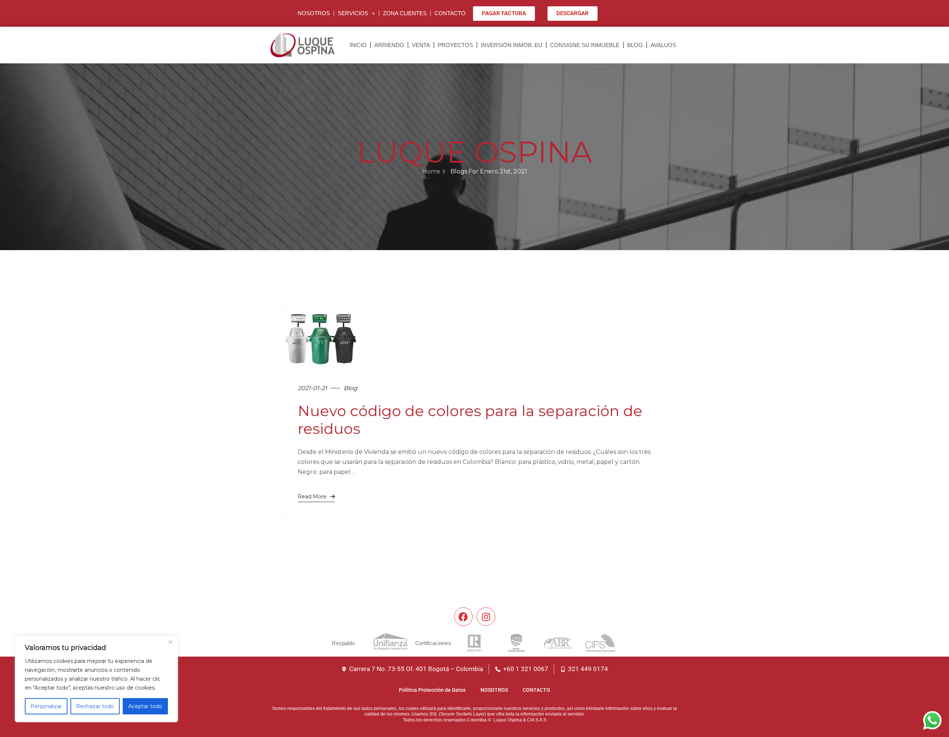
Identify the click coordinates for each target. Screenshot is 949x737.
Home (431, 171)
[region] (96, 678)
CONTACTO (450, 13)
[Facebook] (463, 616)
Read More (312, 496)
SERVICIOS (353, 13)
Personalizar (46, 706)
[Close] (170, 641)
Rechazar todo (95, 706)
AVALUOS (663, 45)
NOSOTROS (314, 13)
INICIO (358, 45)
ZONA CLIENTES (405, 13)
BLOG (635, 45)
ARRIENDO (389, 45)
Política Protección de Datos (432, 690)
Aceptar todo (145, 706)
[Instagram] (486, 616)
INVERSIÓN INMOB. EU (511, 45)
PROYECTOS (455, 45)
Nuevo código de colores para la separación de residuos (470, 420)
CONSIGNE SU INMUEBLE (584, 45)
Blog (350, 388)
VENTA (421, 45)
